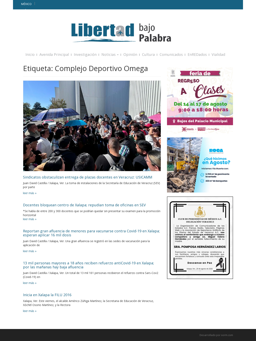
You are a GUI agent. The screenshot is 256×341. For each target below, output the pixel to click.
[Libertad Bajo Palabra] (128, 32)
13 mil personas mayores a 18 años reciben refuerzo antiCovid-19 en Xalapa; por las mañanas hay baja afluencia (88, 265)
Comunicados (171, 54)
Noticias (109, 54)
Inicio (30, 54)
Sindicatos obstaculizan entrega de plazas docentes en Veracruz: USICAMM (87, 177)
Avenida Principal (54, 54)
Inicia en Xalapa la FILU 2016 (47, 294)
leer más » (29, 193)
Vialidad (218, 54)
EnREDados (197, 54)
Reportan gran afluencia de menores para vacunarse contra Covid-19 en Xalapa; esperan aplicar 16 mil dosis (91, 233)
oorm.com (227, 335)
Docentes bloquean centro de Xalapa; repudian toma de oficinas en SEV (84, 205)
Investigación (85, 54)
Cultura (148, 54)
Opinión (130, 54)
